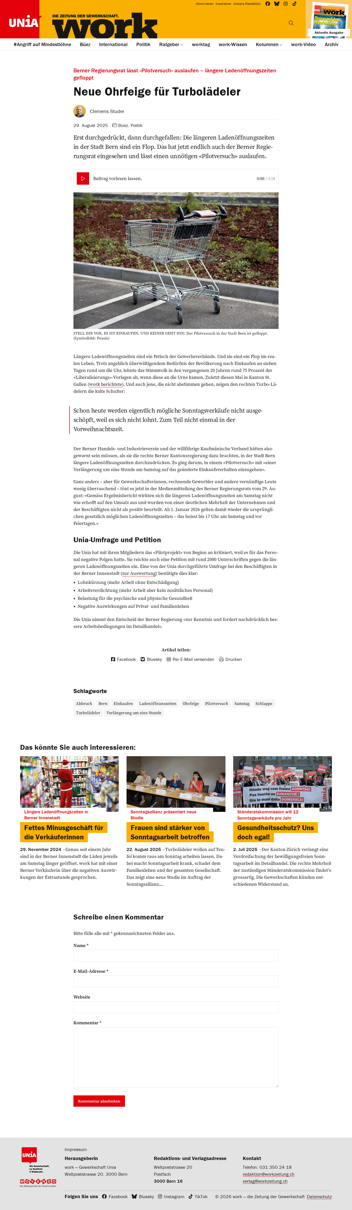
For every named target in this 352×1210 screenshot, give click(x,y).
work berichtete (105, 384)
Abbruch (84, 703)
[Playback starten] (83, 178)
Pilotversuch (216, 703)
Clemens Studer (107, 111)
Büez (123, 125)
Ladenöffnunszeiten (158, 703)
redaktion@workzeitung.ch (269, 1174)
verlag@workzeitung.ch (265, 1181)
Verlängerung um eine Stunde (133, 712)
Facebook (118, 1196)
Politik (137, 125)
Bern (102, 703)
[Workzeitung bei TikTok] (295, 4)
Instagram (174, 1196)
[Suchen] (291, 23)
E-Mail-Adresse (90, 971)
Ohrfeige (191, 703)
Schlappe (264, 703)
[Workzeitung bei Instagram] (286, 4)
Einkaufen (123, 703)
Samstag (241, 703)
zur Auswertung (139, 573)
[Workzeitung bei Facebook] (268, 4)
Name (81, 945)
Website (81, 997)
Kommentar (87, 1022)
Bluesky (146, 1196)
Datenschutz (319, 1196)
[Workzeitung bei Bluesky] (277, 4)
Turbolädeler (88, 712)
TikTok (201, 1196)
